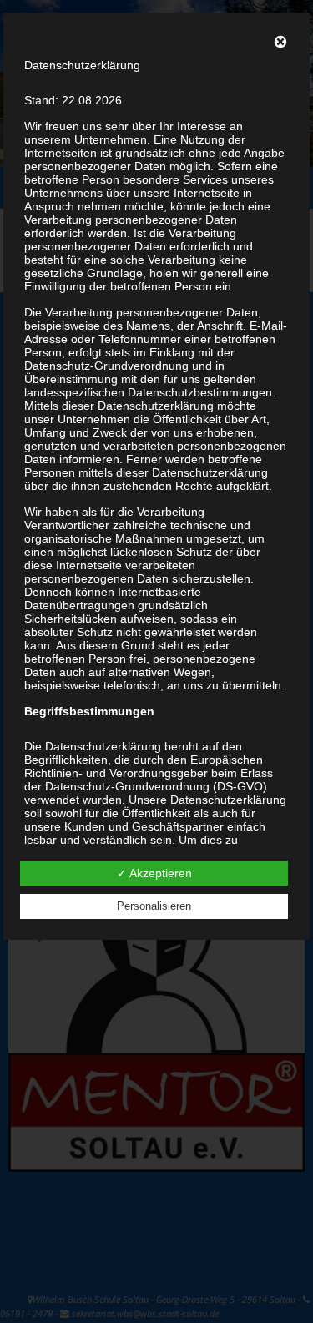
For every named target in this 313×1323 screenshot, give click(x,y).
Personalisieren (154, 906)
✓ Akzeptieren (154, 873)
